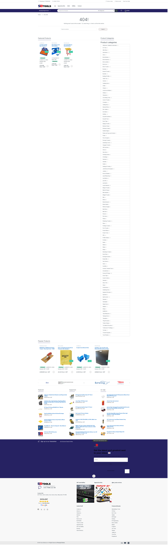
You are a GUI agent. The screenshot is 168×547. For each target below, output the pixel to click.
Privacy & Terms (61, 542)
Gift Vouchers (105, 147)
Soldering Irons (106, 289)
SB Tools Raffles (80, 526)
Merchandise (105, 192)
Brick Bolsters (54, 43)
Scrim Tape (105, 275)
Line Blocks (42, 43)
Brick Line (105, 64)
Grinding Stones (106, 154)
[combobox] (77, 10)
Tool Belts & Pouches (107, 325)
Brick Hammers (106, 59)
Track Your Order (126, 1)
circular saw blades (107, 90)
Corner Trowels (106, 99)
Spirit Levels (105, 297)
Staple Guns (105, 304)
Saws (104, 263)
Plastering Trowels (107, 221)
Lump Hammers (106, 185)
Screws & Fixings (106, 273)
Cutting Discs (105, 104)
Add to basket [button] (47, 66)
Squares (104, 299)
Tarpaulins (105, 318)
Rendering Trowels (107, 251)
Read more (53, 372)
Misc (104, 197)
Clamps (104, 92)
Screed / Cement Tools (108, 268)
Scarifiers (105, 266)
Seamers (104, 280)
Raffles (73, 5)
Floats (104, 135)
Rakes (104, 247)
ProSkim (104, 240)
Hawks (104, 164)
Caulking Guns (106, 83)
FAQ (77, 516)
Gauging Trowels (106, 145)
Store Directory (80, 530)
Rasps (104, 249)
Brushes (104, 69)
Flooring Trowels (106, 140)
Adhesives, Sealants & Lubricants (110, 45)
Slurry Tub (105, 282)
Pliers (104, 223)
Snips (104, 285)
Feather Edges (106, 130)
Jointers (104, 171)
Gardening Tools (106, 142)
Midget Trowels (106, 194)
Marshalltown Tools (116, 509)
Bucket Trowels (106, 71)
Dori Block (105, 111)
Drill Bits (104, 114)
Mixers (104, 199)
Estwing (113, 518)
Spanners (105, 294)
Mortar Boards (66, 43)
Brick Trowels (105, 66)
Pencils (104, 213)
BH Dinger (114, 516)
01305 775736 (56, 1)
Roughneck (114, 536)
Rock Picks (105, 254)
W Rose (113, 511)
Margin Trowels (106, 187)
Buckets (104, 73)
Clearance (105, 95)
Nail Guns (105, 211)
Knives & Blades (106, 173)
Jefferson (114, 532)
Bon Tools (114, 513)
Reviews (78, 528)
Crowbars (105, 102)
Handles (104, 161)
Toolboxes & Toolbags (107, 327)
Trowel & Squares (106, 332)
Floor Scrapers (106, 137)
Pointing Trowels (106, 225)
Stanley (113, 530)
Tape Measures (106, 313)
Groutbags (105, 156)
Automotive (105, 52)
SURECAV (105, 311)
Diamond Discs (106, 107)
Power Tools (105, 232)
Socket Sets (105, 287)
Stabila (113, 514)
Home (39, 14)
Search (103, 29)
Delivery (78, 514)
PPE (103, 235)
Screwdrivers (105, 270)
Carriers (104, 80)
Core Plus (114, 534)
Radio (104, 242)
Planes (104, 218)
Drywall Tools (105, 118)
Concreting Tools (106, 97)
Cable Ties (105, 78)
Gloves (104, 149)
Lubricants (105, 183)
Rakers (104, 244)
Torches (104, 330)
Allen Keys (105, 50)
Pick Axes (105, 216)
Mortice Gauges (106, 206)
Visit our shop (110, 1)
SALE (68, 5)
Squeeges (105, 301)
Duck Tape (105, 121)
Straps (104, 308)
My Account (118, 1)
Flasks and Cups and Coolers (109, 133)
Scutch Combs (106, 278)
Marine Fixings (106, 190)
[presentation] (129, 382)
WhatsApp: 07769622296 (45, 1)
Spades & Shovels (107, 292)
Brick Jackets (105, 61)
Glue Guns (105, 152)
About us (78, 511)
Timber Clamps (106, 323)
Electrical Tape (106, 126)
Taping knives (106, 315)
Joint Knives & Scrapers (108, 168)
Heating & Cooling (106, 166)
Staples (104, 306)
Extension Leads (106, 128)
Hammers (105, 159)
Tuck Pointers (106, 335)
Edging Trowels (106, 123)
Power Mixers (106, 230)
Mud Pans (105, 209)
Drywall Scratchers (107, 116)
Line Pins (104, 180)
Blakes (113, 524)
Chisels (104, 88)
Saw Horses (105, 261)
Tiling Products (106, 320)
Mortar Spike (105, 204)
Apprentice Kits (61, 5)
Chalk (104, 85)
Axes (104, 54)
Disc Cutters (105, 109)
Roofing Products (106, 256)
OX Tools (114, 528)
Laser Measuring (106, 175)
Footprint (114, 526)
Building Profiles (106, 76)
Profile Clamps (106, 237)
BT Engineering (115, 520)
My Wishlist (79, 520)
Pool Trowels (105, 228)
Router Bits (105, 259)
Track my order (80, 522)
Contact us (79, 509)
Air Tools (104, 47)
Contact (80, 5)
